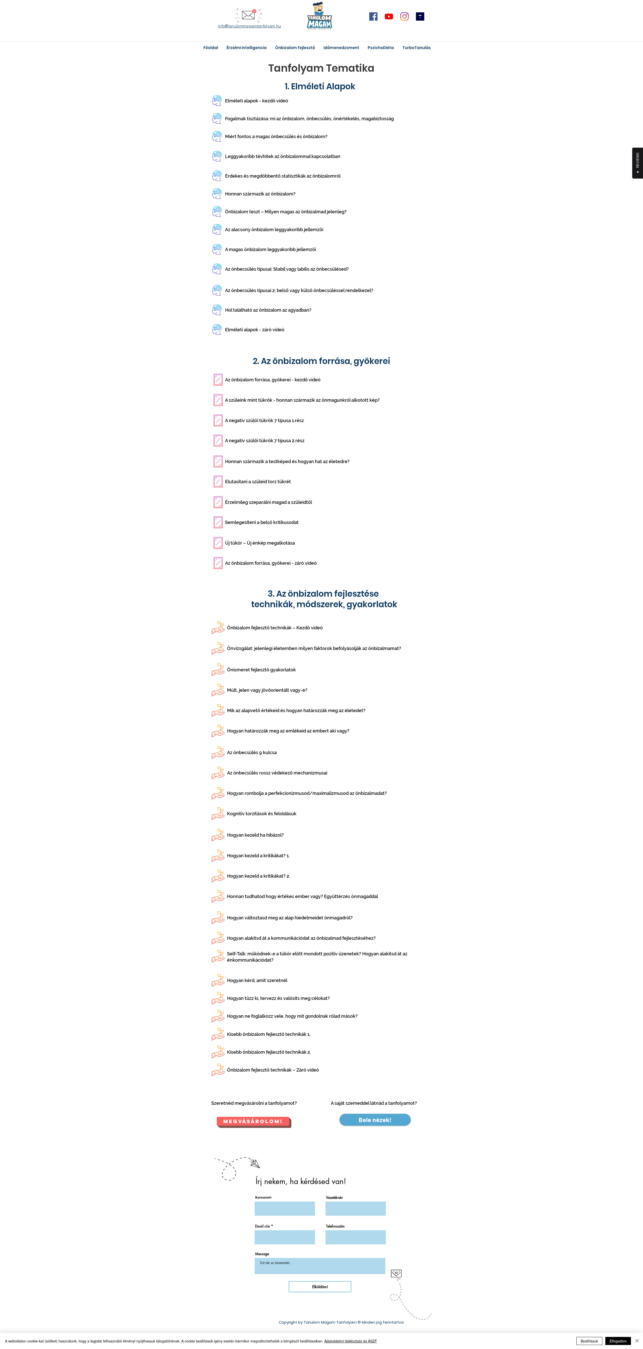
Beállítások (589, 1340)
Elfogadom (618, 1340)
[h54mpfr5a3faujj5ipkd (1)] (420, 16)
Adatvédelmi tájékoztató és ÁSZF (350, 1340)
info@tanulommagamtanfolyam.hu (249, 25)
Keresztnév (263, 1197)
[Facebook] (373, 16)
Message (262, 1254)
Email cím (262, 1226)
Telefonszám (335, 1226)
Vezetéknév (334, 1197)
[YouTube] (389, 16)
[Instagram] (404, 16)
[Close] (637, 1341)
